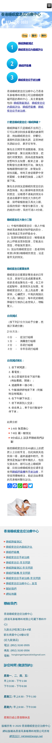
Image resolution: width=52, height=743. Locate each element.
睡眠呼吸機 (25, 65)
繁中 (34, 35)
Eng (25, 35)
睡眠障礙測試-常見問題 (19, 567)
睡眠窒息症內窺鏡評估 (30, 49)
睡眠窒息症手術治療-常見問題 (23, 578)
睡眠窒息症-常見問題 (18, 562)
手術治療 (33, 471)
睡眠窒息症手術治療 (29, 79)
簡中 (43, 35)
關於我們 (11, 588)
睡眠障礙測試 (25, 43)
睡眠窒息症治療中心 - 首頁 (21, 583)
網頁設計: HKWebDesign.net (26, 736)
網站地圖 (11, 593)
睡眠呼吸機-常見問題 (18, 573)
